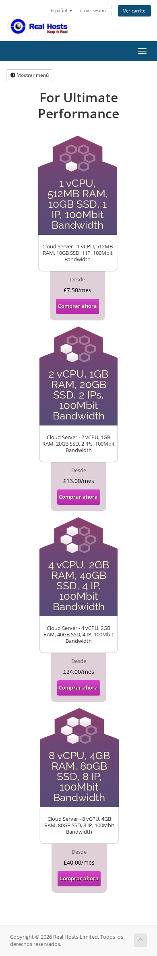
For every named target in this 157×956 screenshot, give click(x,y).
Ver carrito (134, 11)
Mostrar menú (32, 75)
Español (59, 10)
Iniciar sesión (92, 10)
